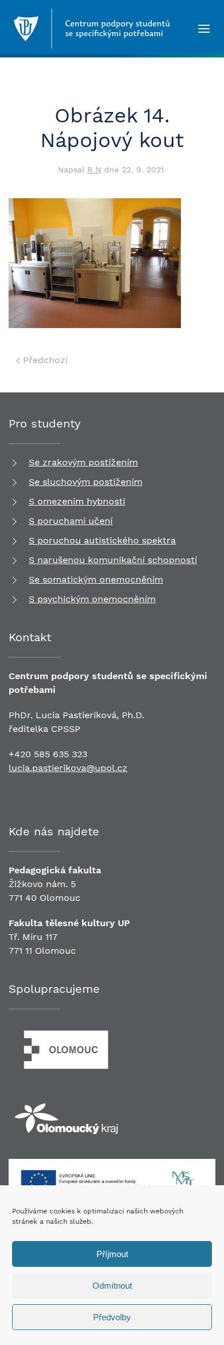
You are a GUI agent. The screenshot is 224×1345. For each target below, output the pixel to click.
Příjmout (112, 1254)
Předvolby (112, 1317)
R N (94, 169)
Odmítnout (112, 1285)
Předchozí (44, 359)
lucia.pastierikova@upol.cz (68, 767)
